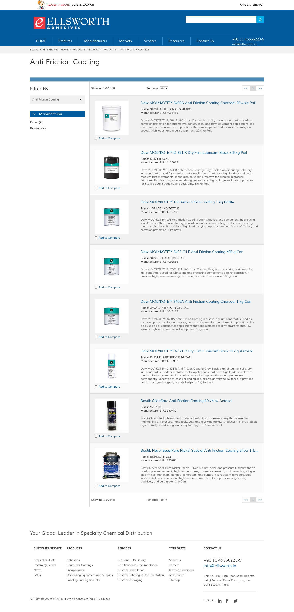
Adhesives (73, 560)
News (37, 570)
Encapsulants (75, 570)
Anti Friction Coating (134, 49)
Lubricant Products (102, 49)
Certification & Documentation (138, 565)
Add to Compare (109, 138)
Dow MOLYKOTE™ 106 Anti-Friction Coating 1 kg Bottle (187, 202)
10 (162, 88)
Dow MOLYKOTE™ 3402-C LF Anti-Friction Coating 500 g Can (192, 252)
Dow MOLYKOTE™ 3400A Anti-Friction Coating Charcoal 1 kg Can (196, 301)
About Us (175, 560)
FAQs (37, 575)
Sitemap (174, 580)
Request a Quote (45, 560)
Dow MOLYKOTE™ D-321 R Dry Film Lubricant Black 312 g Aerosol (197, 351)
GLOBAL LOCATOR (83, 4)
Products (78, 49)
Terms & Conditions (181, 570)
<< (246, 88)
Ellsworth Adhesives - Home (49, 49)
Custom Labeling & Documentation (141, 575)
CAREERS (245, 4)
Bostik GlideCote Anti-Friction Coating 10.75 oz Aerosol (186, 401)
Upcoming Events (45, 565)
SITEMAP (258, 4)
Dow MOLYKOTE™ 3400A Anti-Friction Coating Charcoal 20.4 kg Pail (198, 103)
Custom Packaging (130, 580)
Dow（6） (37, 122)
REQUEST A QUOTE (58, 4)
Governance (176, 575)
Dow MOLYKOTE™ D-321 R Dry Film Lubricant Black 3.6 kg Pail (194, 152)
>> (260, 88)
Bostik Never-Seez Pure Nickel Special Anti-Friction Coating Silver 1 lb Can (200, 450)
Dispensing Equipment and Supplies (90, 575)
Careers (174, 565)
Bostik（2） (39, 128)
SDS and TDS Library (132, 560)
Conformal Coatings (80, 565)
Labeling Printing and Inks (83, 580)
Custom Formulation (131, 570)
